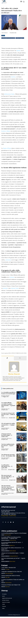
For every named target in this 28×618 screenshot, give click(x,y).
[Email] (19, 44)
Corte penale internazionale (8, 38)
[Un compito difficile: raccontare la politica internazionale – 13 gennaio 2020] (22, 405)
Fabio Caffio (7, 577)
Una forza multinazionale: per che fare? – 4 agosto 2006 (8, 446)
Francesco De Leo (5, 408)
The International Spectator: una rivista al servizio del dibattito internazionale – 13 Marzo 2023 (8, 488)
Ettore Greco (4, 469)
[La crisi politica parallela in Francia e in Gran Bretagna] (22, 395)
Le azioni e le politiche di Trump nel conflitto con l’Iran (12, 580)
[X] (10, 44)
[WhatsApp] (13, 44)
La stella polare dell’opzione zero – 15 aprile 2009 (6, 466)
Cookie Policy (12, 515)
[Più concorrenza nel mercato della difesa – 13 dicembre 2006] (22, 478)
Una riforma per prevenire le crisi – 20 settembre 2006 (8, 455)
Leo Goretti (3, 493)
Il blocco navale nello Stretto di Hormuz (10, 575)
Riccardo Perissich (5, 395)
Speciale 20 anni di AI (5, 540)
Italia (3, 35)
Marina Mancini (4, 32)
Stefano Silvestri (4, 448)
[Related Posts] (20, 358)
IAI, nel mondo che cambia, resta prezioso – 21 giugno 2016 (8, 425)
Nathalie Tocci (4, 417)
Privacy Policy (4, 515)
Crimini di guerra (20, 38)
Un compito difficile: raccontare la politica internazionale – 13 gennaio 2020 (8, 404)
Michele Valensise (5, 428)
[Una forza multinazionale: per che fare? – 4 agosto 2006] (22, 447)
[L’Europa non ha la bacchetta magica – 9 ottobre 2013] (22, 437)
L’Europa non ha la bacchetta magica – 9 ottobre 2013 (6, 435)
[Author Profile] (7, 358)
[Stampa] (22, 44)
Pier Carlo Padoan (5, 457)
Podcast (3, 569)
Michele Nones (4, 480)
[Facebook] (7, 44)
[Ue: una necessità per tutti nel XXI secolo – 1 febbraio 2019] (22, 416)
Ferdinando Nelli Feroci (6, 438)
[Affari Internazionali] (9, 1)
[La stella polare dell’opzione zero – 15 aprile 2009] (22, 468)
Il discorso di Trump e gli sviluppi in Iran (10, 584)
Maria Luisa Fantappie (9, 573)
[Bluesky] (13, 522)
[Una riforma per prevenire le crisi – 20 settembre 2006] (22, 457)
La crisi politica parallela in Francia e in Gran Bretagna (8, 393)
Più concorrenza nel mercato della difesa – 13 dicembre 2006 (7, 477)
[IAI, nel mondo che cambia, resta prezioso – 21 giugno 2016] (22, 426)
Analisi (2, 535)
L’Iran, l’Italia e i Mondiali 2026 (8, 567)
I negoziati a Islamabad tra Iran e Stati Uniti (11, 571)
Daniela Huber (10, 493)
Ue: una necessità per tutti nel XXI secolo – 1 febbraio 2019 (8, 414)
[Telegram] (16, 44)
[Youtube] (11, 522)
